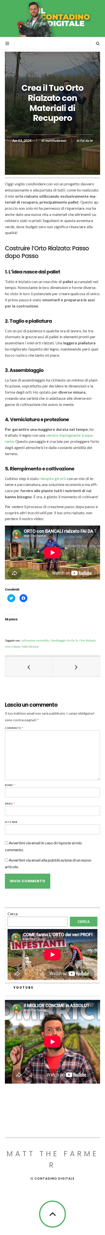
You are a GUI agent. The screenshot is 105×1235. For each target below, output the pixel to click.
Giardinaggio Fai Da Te (64, 640)
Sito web (11, 822)
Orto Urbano (12, 646)
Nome (10, 785)
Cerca (13, 913)
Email (10, 803)
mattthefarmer (55, 141)
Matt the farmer (53, 1159)
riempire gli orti (53, 478)
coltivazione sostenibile (35, 640)
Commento (14, 728)
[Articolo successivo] (76, 666)
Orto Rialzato (87, 640)
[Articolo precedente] (28, 666)
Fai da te (86, 141)
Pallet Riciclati (30, 646)
